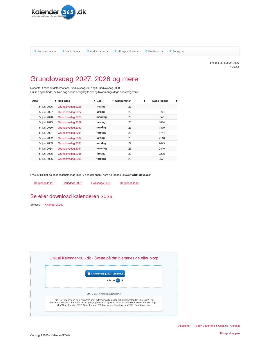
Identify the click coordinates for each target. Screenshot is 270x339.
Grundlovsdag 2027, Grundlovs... (108, 273)
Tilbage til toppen (230, 333)
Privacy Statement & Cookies (210, 325)
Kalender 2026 (53, 204)
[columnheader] (43, 101)
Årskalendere (45, 51)
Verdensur (154, 51)
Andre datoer (98, 51)
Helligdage (72, 51)
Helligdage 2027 (72, 183)
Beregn (177, 51)
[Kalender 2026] (59, 11)
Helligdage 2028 (100, 183)
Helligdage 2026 (43, 183)
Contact (235, 325)
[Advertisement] (119, 34)
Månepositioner (127, 51)
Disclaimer (184, 325)
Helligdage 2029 (129, 183)
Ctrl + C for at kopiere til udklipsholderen (104, 294)
